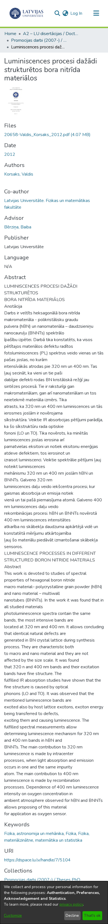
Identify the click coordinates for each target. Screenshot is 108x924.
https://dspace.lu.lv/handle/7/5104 (37, 860)
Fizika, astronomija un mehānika (34, 834)
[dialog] (54, 902)
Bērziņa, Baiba (17, 227)
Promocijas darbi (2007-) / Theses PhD (38, 40)
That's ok (92, 915)
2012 (9, 154)
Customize (13, 915)
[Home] (26, 13)
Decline (72, 915)
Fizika (71, 834)
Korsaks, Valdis (18, 174)
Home (10, 34)
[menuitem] (65, 13)
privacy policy (71, 904)
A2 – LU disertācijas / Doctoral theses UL (50, 34)
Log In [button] (76, 13)
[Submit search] (57, 13)
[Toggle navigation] (96, 13)
